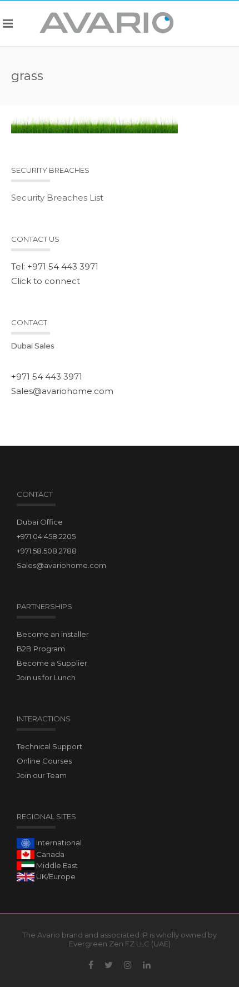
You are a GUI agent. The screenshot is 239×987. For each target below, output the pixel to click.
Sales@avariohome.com (62, 391)
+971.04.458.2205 (46, 536)
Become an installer (53, 634)
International (58, 842)
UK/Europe (55, 876)
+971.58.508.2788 (47, 550)
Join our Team (42, 775)
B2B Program (41, 648)
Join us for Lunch (46, 677)
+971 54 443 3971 (46, 376)
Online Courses (44, 760)
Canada (49, 854)
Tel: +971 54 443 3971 (54, 266)
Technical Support (49, 746)
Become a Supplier (52, 663)
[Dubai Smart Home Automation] (107, 23)
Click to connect (45, 281)
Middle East (56, 865)
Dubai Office (40, 521)
